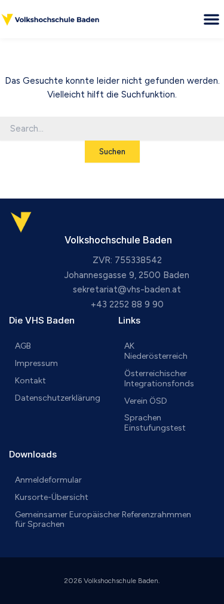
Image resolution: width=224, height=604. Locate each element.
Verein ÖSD (145, 401)
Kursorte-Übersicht (51, 497)
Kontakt (30, 381)
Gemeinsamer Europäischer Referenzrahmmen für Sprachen (103, 520)
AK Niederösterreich (156, 351)
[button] (211, 19)
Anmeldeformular (48, 480)
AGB (23, 346)
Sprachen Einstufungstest (155, 423)
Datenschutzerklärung (57, 398)
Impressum (36, 363)
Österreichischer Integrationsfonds (159, 378)
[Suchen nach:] (112, 129)
